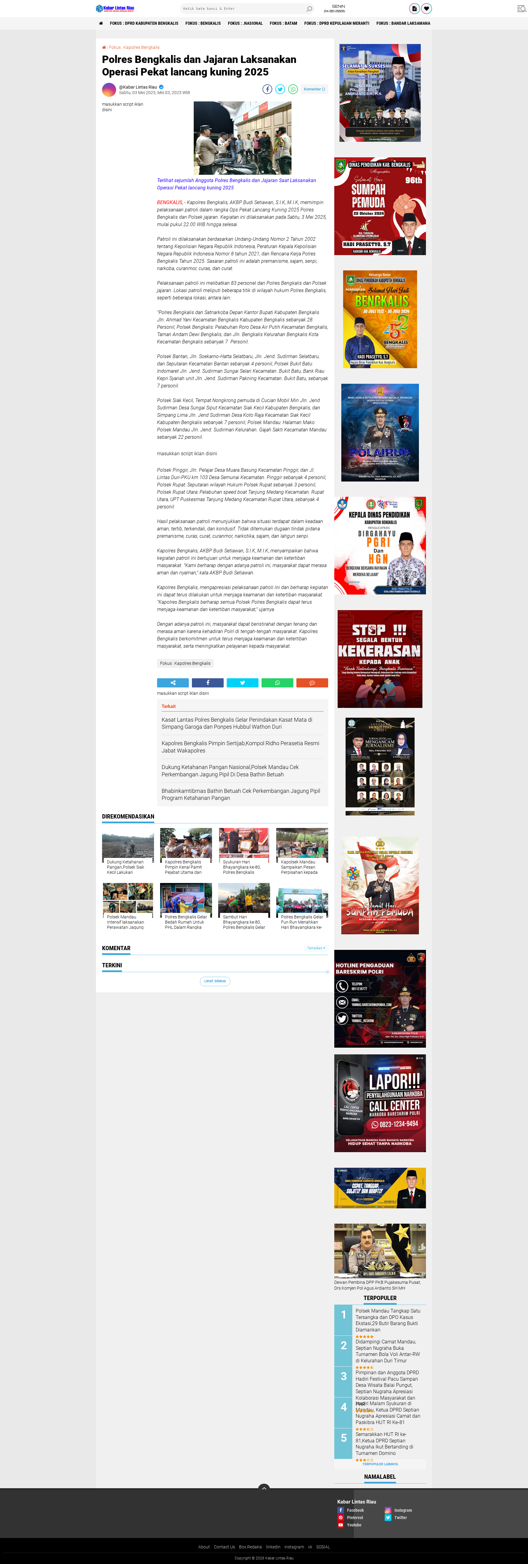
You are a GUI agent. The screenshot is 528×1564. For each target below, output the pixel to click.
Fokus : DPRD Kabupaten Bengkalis (144, 23)
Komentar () (314, 89)
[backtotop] (264, 1490)
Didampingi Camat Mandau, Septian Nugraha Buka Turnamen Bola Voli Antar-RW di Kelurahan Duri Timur (388, 1351)
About (204, 1546)
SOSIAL (323, 1546)
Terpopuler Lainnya (380, 1464)
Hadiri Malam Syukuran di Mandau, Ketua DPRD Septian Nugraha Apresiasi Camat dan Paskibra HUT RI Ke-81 (388, 1413)
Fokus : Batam (283, 23)
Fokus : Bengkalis (203, 23)
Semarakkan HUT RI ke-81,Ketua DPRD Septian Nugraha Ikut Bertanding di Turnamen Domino (384, 1443)
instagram (294, 1546)
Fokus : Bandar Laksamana (403, 23)
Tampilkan (315, 948)
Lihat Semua (215, 981)
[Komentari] (312, 682)
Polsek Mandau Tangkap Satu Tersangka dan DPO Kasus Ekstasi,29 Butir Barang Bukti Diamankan (388, 1320)
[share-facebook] (267, 89)
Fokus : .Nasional (245, 23)
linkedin (273, 1546)
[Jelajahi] (521, 8)
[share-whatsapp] (293, 89)
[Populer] (426, 8)
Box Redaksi (250, 1546)
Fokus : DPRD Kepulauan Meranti (336, 23)
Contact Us (224, 1546)
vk (310, 1546)
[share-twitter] (280, 89)
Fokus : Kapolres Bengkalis (134, 47)
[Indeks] (415, 8)
